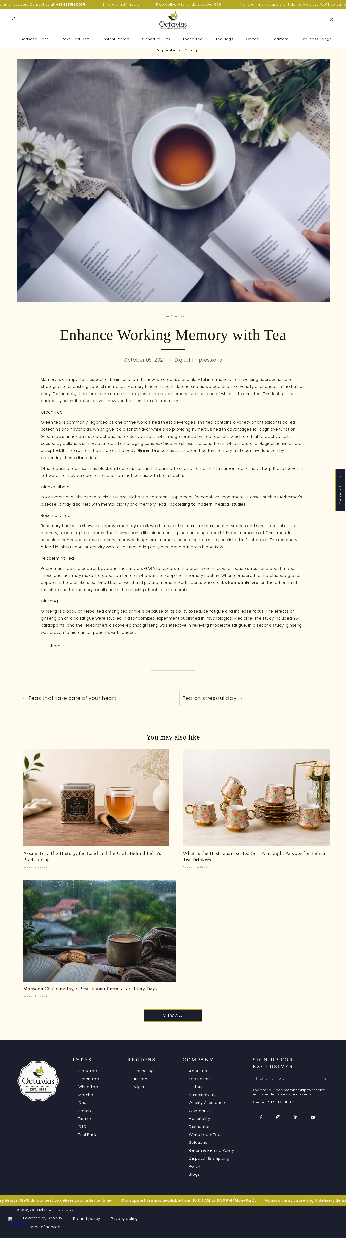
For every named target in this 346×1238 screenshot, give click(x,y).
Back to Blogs (176, 666)
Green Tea (88, 1078)
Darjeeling (144, 1070)
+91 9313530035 (281, 1102)
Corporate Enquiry (340, 490)
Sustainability (202, 1094)
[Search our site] (14, 20)
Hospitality (199, 1118)
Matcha (85, 1094)
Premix (84, 1110)
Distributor (199, 1126)
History (196, 1086)
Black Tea (87, 1070)
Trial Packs (88, 1134)
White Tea (88, 1086)
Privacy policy (124, 1218)
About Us (198, 1070)
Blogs (177, 316)
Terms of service (43, 1226)
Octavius (39, 1209)
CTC (82, 1126)
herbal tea (93, 611)
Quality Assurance (207, 1102)
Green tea (51, 422)
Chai (82, 1102)
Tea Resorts (201, 1078)
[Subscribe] (327, 1078)
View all (172, 1015)
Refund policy (86, 1218)
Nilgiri (139, 1086)
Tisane (84, 1118)
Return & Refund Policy (211, 1150)
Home (165, 316)
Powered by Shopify (42, 1218)
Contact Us (200, 1110)
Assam (140, 1078)
